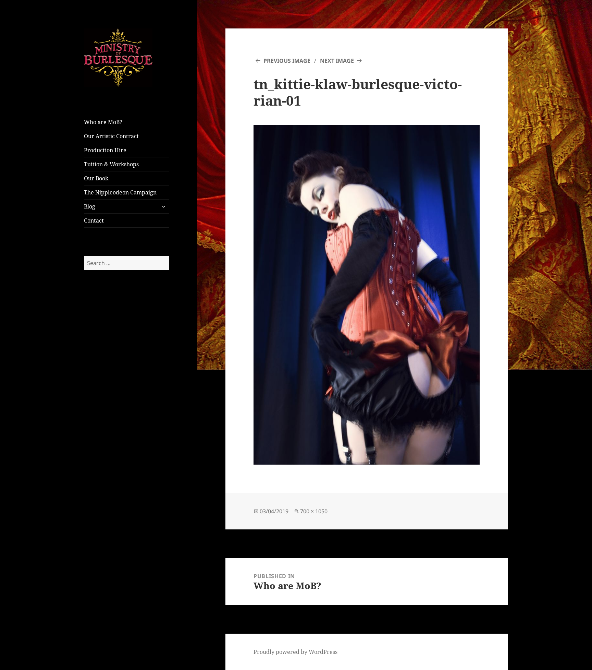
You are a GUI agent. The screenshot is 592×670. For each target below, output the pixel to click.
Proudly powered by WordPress (295, 652)
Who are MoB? (103, 122)
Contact (94, 220)
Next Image (337, 60)
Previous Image (286, 60)
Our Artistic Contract (111, 136)
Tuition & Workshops (111, 164)
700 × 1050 (314, 511)
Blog (89, 206)
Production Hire (105, 150)
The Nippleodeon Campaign (120, 192)
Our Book (96, 178)
